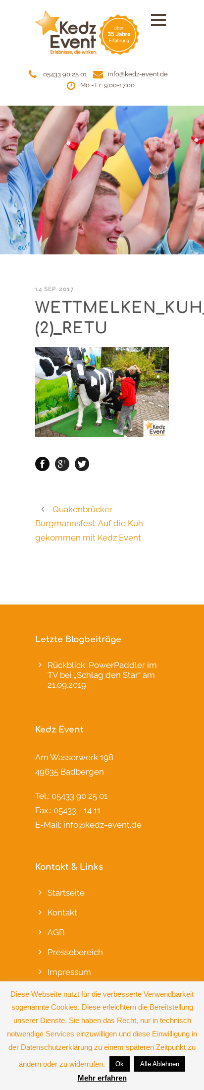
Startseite (66, 893)
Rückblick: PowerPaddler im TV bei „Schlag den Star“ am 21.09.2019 (102, 675)
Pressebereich (75, 952)
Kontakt (62, 912)
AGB (56, 932)
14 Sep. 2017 (54, 289)
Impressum (69, 972)
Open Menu (158, 19)
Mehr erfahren (102, 1078)
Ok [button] (119, 1064)
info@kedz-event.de (138, 74)
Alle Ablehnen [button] (159, 1064)
